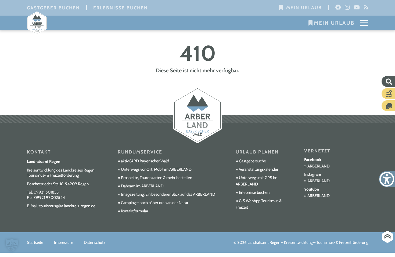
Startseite (35, 242)
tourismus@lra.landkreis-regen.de (67, 206)
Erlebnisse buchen (120, 7)
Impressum (63, 242)
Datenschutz (94, 242)
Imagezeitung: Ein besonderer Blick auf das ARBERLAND (168, 194)
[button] (12, 245)
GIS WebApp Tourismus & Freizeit (259, 204)
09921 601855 (46, 192)
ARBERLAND (318, 166)
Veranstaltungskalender (258, 169)
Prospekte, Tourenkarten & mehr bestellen (156, 177)
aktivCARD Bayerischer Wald (145, 161)
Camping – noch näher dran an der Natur (154, 202)
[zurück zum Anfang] (387, 237)
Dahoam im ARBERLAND (142, 186)
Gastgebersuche (252, 161)
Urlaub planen (257, 152)
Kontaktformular (134, 211)
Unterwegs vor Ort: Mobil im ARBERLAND (156, 169)
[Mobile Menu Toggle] (364, 23)
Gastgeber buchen (53, 7)
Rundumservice (140, 152)
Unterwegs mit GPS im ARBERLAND (256, 181)
